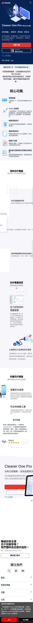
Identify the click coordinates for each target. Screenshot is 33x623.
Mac (12, 60)
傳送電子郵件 (15, 555)
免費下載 (16, 45)
